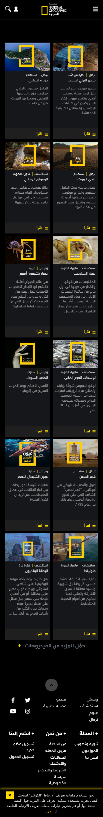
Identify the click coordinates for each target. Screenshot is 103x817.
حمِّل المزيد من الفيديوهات (55, 646)
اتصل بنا (91, 757)
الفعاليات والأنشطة (58, 760)
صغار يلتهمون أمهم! (33, 273)
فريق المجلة (55, 751)
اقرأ (87, 134)
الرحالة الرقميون (36, 570)
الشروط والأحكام (52, 770)
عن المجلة (57, 744)
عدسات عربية (54, 706)
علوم (93, 713)
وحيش (44, 268)
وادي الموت (87, 179)
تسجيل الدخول (21, 757)
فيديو (61, 699)
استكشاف (41, 174)
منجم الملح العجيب (82, 80)
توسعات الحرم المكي (80, 377)
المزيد (49, 811)
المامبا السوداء (37, 377)
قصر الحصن (88, 476)
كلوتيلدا (90, 570)
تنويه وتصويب (86, 744)
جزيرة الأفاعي (38, 80)
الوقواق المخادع (36, 179)
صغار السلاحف (85, 273)
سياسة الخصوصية (57, 780)
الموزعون (90, 751)
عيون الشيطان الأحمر (33, 476)
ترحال (92, 75)
